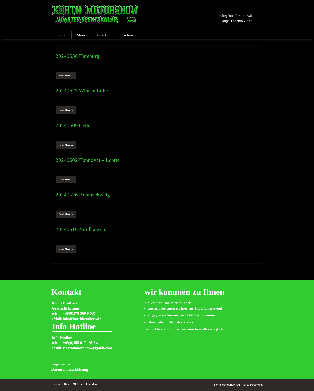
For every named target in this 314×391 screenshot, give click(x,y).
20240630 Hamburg (77, 56)
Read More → (66, 75)
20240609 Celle (73, 125)
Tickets (102, 35)
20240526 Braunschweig (83, 195)
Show (81, 35)
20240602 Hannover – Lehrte (88, 160)
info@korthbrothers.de (236, 16)
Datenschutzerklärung (69, 369)
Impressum (60, 364)
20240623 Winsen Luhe (82, 90)
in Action (126, 35)
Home (61, 35)
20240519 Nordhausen (80, 229)
